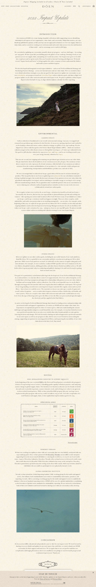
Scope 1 (50, 152)
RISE (41, 382)
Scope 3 (60, 154)
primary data (57, 176)
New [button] (3, 6)
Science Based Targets (47, 75)
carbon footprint (21, 75)
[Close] (93, 572)
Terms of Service (45, 579)
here (65, 47)
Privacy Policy (57, 579)
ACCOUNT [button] (67, 6)
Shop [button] (7, 6)
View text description (72, 442)
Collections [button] (15, 6)
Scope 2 (56, 152)
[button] (94, 6)
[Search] (79, 6)
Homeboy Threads (54, 455)
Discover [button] (24, 6)
